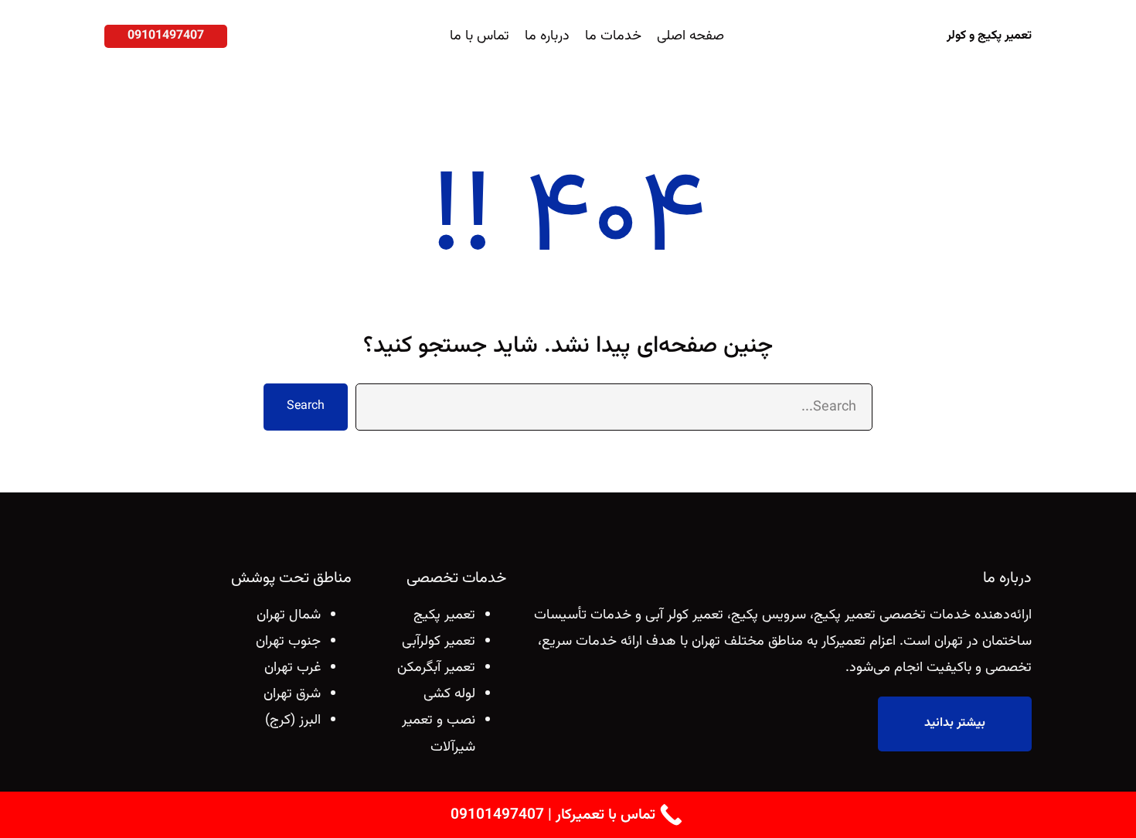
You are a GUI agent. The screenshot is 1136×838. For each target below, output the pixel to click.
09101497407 (166, 36)
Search (306, 406)
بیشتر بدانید (954, 723)
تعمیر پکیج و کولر (989, 36)
